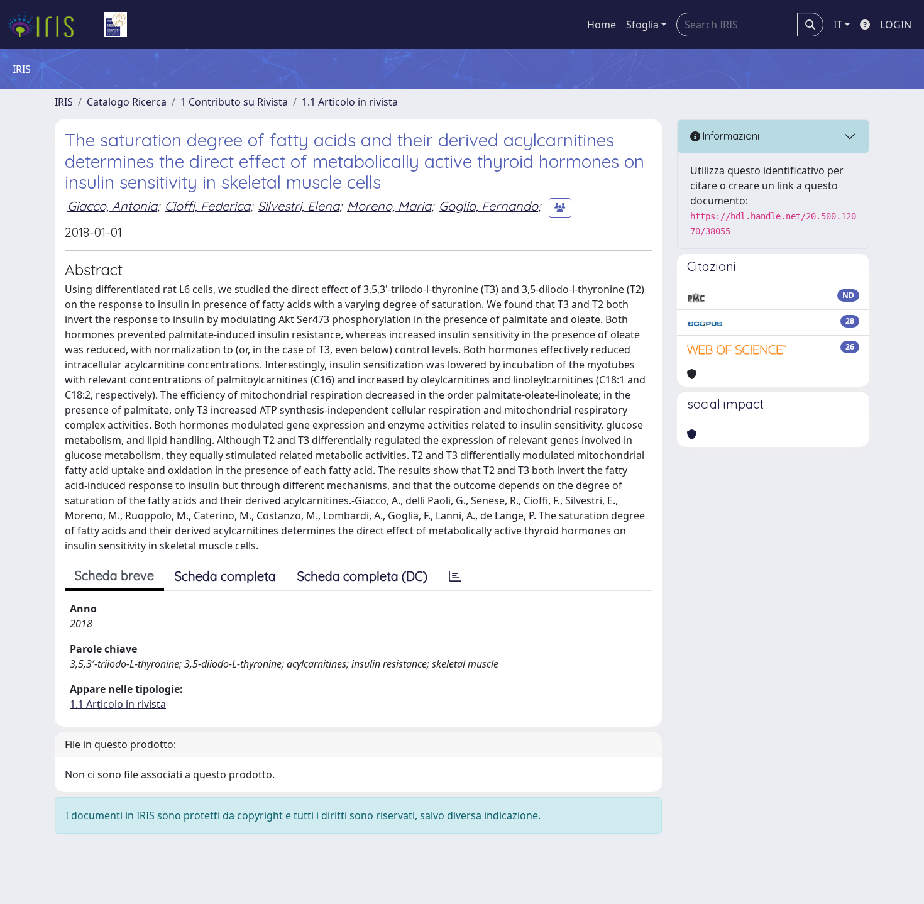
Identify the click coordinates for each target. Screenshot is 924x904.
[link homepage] (46, 24)
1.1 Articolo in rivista (350, 102)
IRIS (64, 102)
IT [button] (837, 24)
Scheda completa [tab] (225, 576)
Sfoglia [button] (642, 24)
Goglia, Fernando (488, 206)
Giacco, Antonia (112, 206)
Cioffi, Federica (207, 206)
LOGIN (895, 24)
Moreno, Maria (389, 206)
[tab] (455, 576)
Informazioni (729, 136)
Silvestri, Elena (298, 206)
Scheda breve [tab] (114, 575)
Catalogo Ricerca (127, 102)
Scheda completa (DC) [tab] (362, 576)
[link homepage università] (115, 24)
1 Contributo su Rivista (234, 102)
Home (601, 24)
